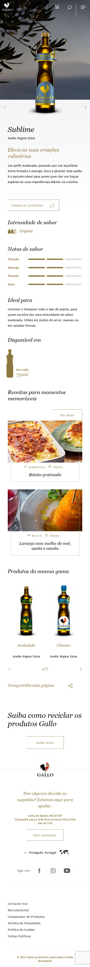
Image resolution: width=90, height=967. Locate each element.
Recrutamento (18, 910)
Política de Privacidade (24, 923)
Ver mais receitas (67, 417)
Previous (9, 669)
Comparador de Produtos (26, 917)
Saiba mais (45, 743)
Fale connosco (45, 835)
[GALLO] (8, 7)
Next (80, 669)
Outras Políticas (19, 936)
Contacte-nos (18, 904)
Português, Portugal (42, 853)
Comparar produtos (27, 205)
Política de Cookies (21, 930)
